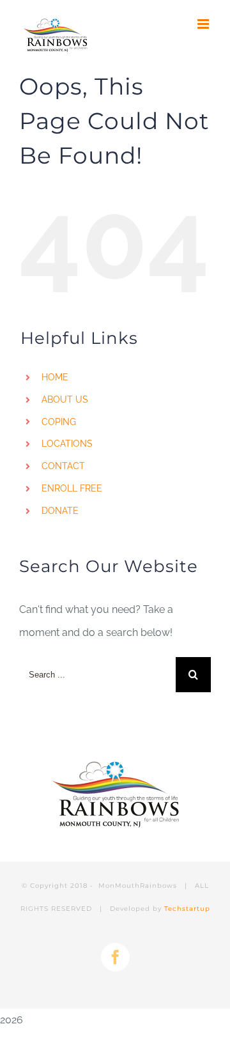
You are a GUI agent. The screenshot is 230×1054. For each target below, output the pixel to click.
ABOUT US (65, 399)
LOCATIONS (67, 443)
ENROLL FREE (72, 488)
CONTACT (63, 466)
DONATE (60, 511)
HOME (55, 377)
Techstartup (187, 908)
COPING (59, 422)
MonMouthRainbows (139, 885)
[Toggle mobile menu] (204, 24)
